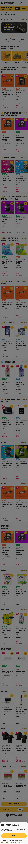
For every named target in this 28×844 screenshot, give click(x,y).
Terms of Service (5, 842)
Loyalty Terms (16, 842)
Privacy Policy (22, 840)
